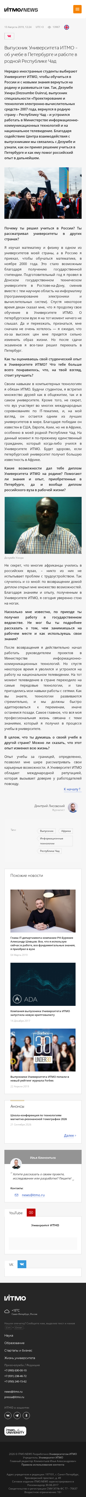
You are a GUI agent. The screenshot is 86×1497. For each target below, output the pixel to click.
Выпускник (46, 831)
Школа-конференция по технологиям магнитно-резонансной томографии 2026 (38, 1117)
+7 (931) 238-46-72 (15, 1376)
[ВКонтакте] (9, 36)
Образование (14, 1343)
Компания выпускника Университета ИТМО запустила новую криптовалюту (40, 1013)
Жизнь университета (19, 1358)
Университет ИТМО (45, 1225)
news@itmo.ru (33, 1195)
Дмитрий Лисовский (49, 806)
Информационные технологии (51, 841)
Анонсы (17, 1106)
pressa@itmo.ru (14, 1397)
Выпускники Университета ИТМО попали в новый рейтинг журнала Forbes (39, 1078)
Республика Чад (49, 851)
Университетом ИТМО (63, 1454)
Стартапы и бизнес (18, 1351)
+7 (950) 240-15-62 (15, 1381)
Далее (69, 1135)
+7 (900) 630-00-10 (15, 1370)
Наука (8, 1336)
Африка (66, 831)
